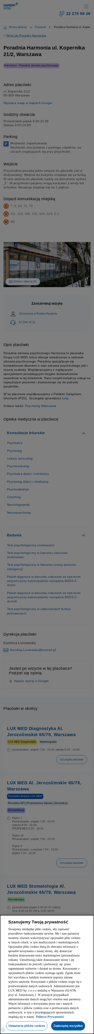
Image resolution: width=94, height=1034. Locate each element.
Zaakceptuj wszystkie (45, 1026)
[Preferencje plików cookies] (3, 1029)
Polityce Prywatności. (36, 1004)
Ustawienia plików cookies (45, 1013)
